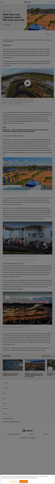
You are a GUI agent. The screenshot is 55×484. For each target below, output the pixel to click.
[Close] (52, 476)
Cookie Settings (14, 481)
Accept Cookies (23, 481)
